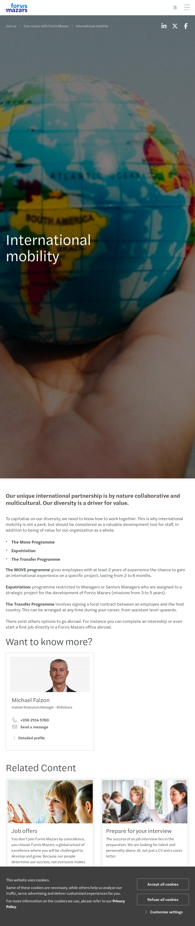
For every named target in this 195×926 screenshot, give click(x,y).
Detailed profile (31, 738)
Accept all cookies (162, 884)
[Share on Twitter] (174, 25)
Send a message (34, 727)
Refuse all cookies (162, 899)
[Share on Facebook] (185, 25)
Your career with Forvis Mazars (46, 25)
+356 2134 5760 (34, 720)
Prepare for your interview (139, 830)
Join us (11, 25)
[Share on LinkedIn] (163, 25)
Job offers (24, 830)
